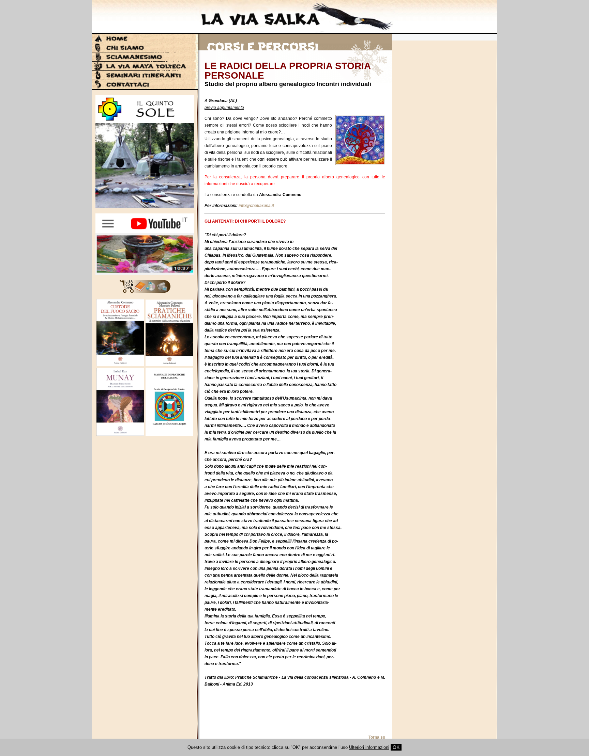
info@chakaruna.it (256, 205)
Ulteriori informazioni (369, 747)
